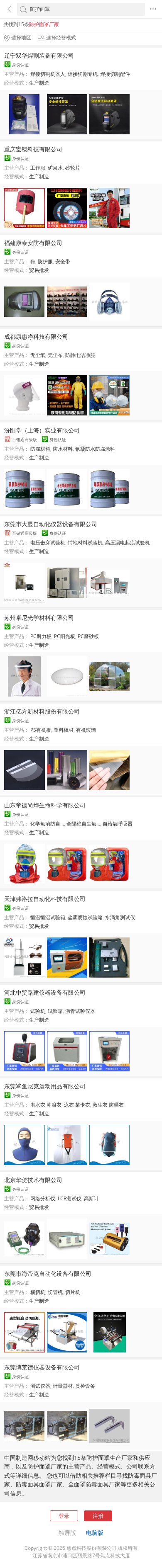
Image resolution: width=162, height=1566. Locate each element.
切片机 (72, 1292)
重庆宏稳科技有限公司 (33, 149)
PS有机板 (40, 729)
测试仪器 (40, 1385)
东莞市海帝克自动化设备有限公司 (47, 1273)
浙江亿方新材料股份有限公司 (42, 711)
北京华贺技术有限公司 (33, 1180)
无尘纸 (37, 355)
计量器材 (63, 1385)
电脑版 (94, 1533)
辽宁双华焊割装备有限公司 (39, 55)
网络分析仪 (42, 1198)
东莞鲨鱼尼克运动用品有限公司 (45, 1086)
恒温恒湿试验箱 (47, 917)
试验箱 (55, 1011)
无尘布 (55, 355)
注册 (98, 1516)
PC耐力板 (41, 636)
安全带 (62, 261)
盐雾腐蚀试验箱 (85, 917)
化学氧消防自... (47, 823)
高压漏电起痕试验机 (127, 542)
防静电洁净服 (80, 355)
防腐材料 (40, 448)
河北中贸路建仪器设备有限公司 (45, 992)
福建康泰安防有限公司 (33, 243)
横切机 (37, 1292)
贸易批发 (39, 270)
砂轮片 (72, 167)
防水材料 (63, 448)
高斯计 (91, 1198)
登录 (64, 1516)
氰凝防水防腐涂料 (95, 448)
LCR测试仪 (69, 1198)
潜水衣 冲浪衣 (45, 1104)
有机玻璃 (86, 729)
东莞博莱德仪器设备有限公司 (42, 1367)
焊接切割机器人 (47, 74)
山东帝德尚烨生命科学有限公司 (45, 805)
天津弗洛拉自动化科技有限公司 (45, 899)
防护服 (45, 261)
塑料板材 (64, 729)
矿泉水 (55, 167)
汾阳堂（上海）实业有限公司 (42, 430)
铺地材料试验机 (85, 542)
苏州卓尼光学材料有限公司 (39, 618)
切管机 (55, 1292)
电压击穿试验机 (47, 542)
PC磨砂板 (88, 636)
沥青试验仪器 (80, 1011)
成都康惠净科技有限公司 (36, 336)
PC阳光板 (64, 636)
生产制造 (39, 82)
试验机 (37, 1011)
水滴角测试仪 (120, 917)
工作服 (37, 167)
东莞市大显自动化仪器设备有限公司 (50, 524)
